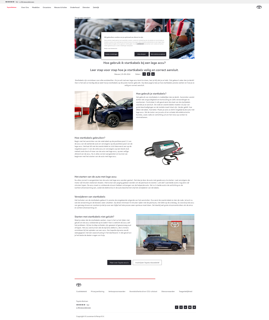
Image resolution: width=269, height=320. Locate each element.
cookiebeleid (140, 44)
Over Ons (25, 7)
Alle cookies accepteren (158, 54)
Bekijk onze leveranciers (110, 48)
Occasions (47, 7)
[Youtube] (190, 307)
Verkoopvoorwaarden (116, 291)
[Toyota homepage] (259, 7)
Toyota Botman (11, 7)
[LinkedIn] (153, 74)
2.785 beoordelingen (26, 2)
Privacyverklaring (97, 291)
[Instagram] (181, 307)
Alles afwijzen (141, 54)
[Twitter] (148, 74)
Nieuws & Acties (60, 7)
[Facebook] (144, 74)
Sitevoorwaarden (168, 291)
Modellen (36, 7)
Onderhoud (74, 7)
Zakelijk (96, 7)
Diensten (86, 7)
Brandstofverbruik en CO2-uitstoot (143, 291)
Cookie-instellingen (111, 54)
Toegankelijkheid (185, 291)
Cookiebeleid (81, 291)
